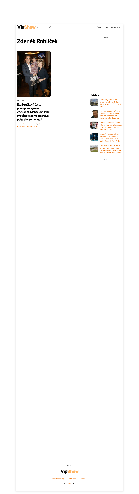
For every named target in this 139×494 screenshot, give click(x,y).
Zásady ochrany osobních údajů (64, 479)
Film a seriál (116, 27)
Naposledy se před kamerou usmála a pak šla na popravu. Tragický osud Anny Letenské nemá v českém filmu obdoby (110, 149)
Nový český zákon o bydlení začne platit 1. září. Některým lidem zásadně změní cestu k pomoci (110, 103)
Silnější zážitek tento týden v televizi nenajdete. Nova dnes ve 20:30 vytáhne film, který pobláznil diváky (111, 126)
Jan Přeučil (33, 124)
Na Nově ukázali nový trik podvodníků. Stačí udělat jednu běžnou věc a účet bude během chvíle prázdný (110, 137)
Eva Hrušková (24, 124)
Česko (99, 27)
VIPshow (68, 483)
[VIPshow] (26, 28)
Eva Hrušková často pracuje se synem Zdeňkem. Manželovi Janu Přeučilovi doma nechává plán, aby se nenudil (33, 111)
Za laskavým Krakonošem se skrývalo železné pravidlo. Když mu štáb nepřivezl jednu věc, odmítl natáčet (110, 114)
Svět (106, 27)
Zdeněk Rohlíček (31, 126)
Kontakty (82, 479)
